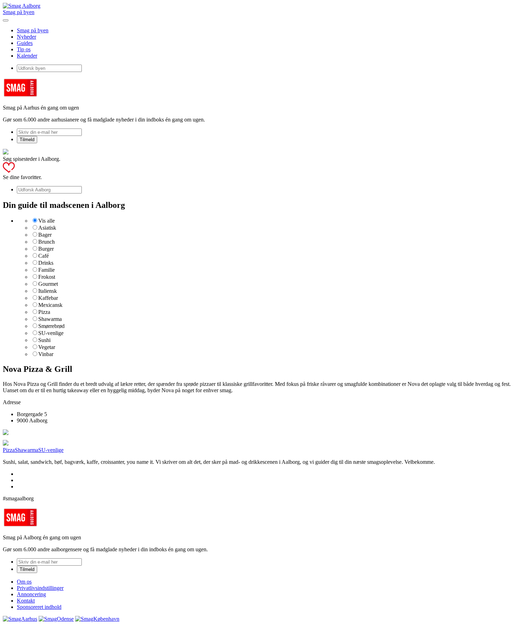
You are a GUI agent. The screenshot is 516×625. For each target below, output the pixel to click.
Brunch (46, 242)
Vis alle (46, 221)
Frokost (46, 277)
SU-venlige (51, 333)
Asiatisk (47, 228)
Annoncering (31, 594)
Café (43, 256)
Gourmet (48, 284)
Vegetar (46, 347)
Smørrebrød (51, 326)
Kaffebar (48, 298)
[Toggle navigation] (5, 20)
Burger (46, 249)
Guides (25, 43)
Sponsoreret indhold (39, 607)
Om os (24, 582)
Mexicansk (50, 305)
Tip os (24, 49)
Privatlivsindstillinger (40, 588)
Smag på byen (18, 12)
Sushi (44, 340)
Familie (46, 270)
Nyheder (26, 37)
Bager (45, 235)
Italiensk (47, 291)
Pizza (44, 312)
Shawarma (50, 319)
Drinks (45, 263)
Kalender (27, 56)
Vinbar (45, 354)
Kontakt (26, 601)
